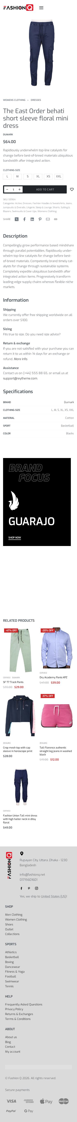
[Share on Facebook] (24, 219)
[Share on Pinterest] (40, 219)
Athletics (11, 952)
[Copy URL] (55, 219)
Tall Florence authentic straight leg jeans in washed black (56, 751)
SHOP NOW (14, 537)
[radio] (7, 176)
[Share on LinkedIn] (32, 219)
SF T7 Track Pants (13, 682)
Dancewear (12, 967)
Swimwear (12, 981)
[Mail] (48, 219)
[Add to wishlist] (72, 189)
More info (20, 359)
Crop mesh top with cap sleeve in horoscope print (17, 749)
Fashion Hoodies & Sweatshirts (49, 203)
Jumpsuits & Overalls (14, 207)
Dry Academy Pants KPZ (53, 677)
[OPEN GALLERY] (38, 53)
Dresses (36, 100)
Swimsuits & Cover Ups (24, 211)
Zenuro (7, 743)
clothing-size (11, 170)
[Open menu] (41, 7)
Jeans (69, 203)
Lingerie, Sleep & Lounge (39, 207)
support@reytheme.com (20, 378)
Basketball (12, 957)
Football (10, 977)
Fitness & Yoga (15, 972)
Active (18, 203)
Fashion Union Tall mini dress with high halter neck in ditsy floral (20, 819)
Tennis (9, 986)
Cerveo (6, 678)
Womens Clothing (14, 100)
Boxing (9, 962)
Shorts (56, 207)
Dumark (69, 402)
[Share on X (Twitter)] (16, 219)
